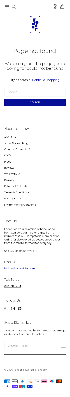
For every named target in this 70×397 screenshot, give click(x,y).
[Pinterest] (20, 309)
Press (7, 161)
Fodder (18, 369)
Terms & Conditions (16, 192)
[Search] (13, 6)
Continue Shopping (45, 80)
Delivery (9, 180)
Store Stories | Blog (16, 143)
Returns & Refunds (15, 186)
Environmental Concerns (20, 205)
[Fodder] (35, 24)
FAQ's (7, 155)
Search (35, 102)
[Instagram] (13, 309)
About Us (10, 137)
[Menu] (6, 6)
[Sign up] (63, 347)
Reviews (9, 168)
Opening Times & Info (18, 149)
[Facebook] (5, 309)
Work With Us (12, 174)
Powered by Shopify (35, 369)
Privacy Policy (13, 198)
